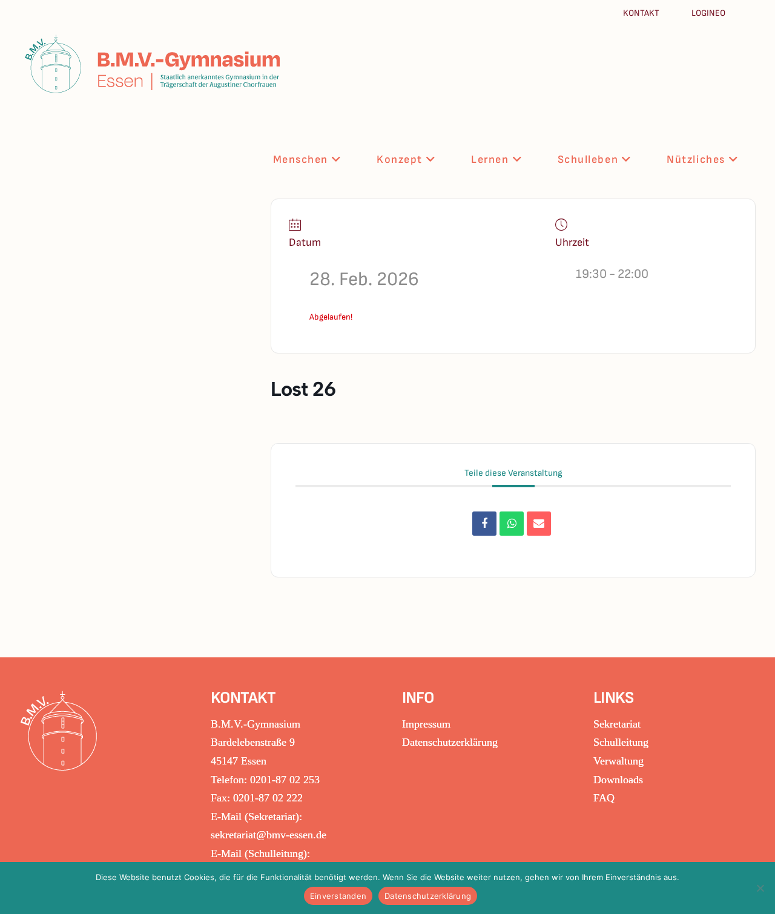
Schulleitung (620, 742)
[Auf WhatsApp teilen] (512, 523)
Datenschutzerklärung (450, 742)
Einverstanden (338, 896)
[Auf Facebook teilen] (484, 523)
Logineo (708, 13)
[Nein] (760, 888)
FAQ (604, 798)
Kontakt (642, 13)
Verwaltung (618, 761)
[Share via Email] (539, 523)
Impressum (426, 724)
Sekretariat (617, 724)
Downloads (618, 780)
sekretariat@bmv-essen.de (268, 835)
